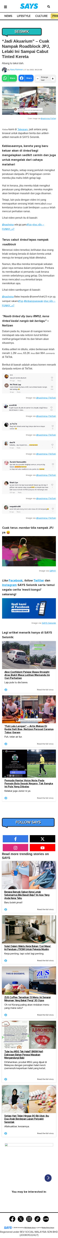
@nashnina (8, 224)
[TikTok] (37, 1218)
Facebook (16, 580)
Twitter (39, 580)
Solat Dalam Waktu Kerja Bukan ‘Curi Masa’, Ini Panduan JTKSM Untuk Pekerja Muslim (27, 948)
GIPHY (52, 571)
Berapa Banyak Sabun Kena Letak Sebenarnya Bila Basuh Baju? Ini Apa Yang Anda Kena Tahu (26, 895)
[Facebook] (12, 1218)
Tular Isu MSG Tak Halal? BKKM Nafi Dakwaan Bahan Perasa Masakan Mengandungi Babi (23, 1054)
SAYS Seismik (49, 623)
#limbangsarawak (33, 301)
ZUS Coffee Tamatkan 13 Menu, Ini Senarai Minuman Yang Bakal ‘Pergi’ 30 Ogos (27, 999)
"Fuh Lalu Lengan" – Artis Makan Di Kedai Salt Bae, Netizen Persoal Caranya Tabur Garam (29, 729)
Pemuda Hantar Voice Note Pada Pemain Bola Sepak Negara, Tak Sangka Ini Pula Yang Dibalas (29, 783)
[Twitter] (21, 1218)
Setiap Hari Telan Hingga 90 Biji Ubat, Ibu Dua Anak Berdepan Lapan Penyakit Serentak (26, 1119)
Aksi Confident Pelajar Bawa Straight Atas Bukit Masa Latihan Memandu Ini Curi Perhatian (27, 675)
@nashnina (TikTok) (48, 118)
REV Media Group (30, 1228)
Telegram (22, 129)
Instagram (9, 585)
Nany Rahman (16, 69)
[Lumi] (46, 1218)
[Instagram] (29, 1218)
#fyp (29, 224)
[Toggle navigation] (5, 6)
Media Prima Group (48, 1228)
